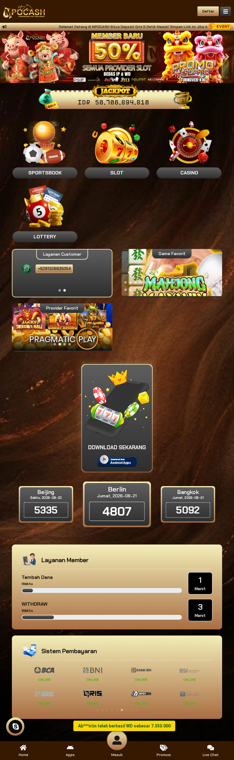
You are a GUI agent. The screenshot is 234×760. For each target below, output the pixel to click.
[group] (172, 272)
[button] (227, 57)
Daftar (208, 11)
